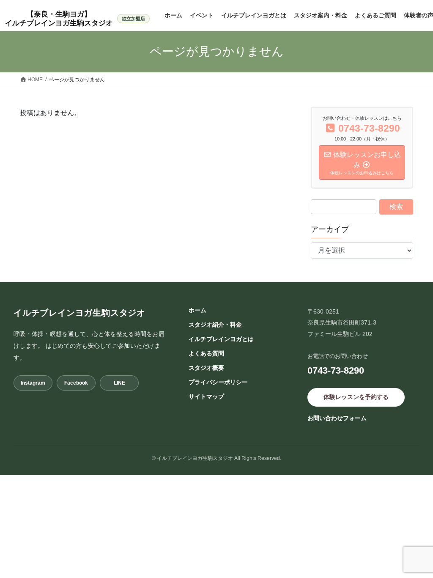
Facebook (76, 383)
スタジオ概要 (206, 367)
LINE (119, 383)
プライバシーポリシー (218, 382)
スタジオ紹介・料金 (215, 324)
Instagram (33, 383)
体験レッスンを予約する (356, 397)
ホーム (197, 310)
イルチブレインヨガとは (221, 339)
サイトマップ (206, 396)
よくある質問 (206, 353)
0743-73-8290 (335, 370)
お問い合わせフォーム (337, 418)
